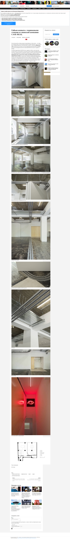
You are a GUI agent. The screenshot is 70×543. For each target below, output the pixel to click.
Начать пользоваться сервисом (8, 23)
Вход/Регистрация (55, 6)
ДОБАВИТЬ (49, 6)
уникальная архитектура (16, 475)
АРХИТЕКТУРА (49, 8)
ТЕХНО (44, 8)
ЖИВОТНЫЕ (34, 8)
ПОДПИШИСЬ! (56, 34)
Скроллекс (18, 37)
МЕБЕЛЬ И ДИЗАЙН (26, 37)
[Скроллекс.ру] (13, 6)
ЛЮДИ (39, 8)
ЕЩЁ (54, 8)
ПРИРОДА (29, 8)
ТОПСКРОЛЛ (22, 6)
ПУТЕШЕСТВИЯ (22, 8)
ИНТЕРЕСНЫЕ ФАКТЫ (14, 8)
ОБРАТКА (27, 6)
